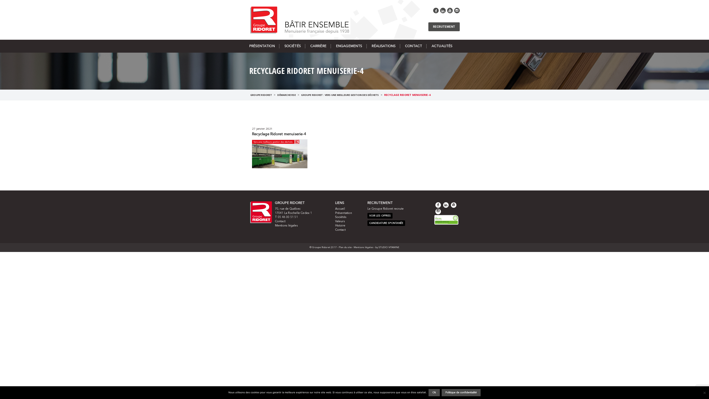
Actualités (442, 46)
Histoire (340, 225)
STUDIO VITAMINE (389, 247)
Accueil (340, 208)
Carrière (318, 46)
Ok (434, 392)
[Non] (704, 393)
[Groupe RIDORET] (299, 19)
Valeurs (340, 221)
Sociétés (293, 46)
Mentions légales (286, 225)
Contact (413, 46)
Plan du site (345, 247)
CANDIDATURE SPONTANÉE (386, 223)
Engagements (349, 46)
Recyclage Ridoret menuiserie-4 (279, 134)
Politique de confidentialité (461, 392)
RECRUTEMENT (444, 26)
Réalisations (383, 46)
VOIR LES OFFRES (380, 215)
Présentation (262, 46)
